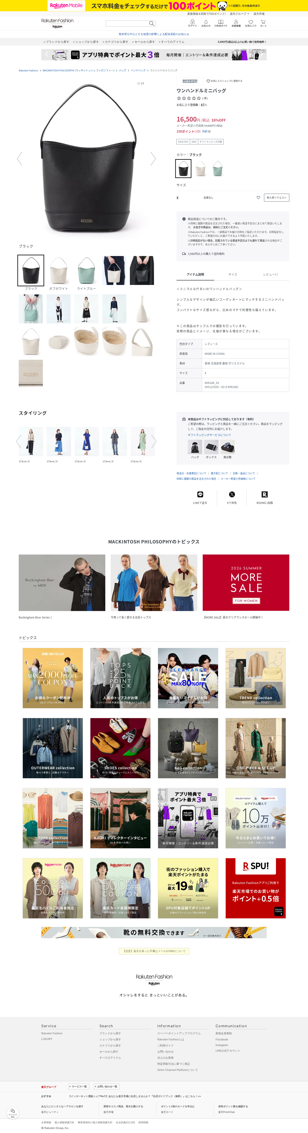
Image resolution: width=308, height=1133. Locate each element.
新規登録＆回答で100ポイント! (206, 13)
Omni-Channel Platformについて (177, 1070)
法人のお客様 (165, 1057)
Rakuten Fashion (28, 70)
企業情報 (46, 1122)
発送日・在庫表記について (191, 473)
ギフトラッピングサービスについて (209, 435)
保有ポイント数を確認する (233, 1106)
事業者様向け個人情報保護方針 (95, 1122)
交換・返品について (244, 473)
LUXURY (46, 1039)
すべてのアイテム (110, 1057)
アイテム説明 (195, 274)
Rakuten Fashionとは (170, 1039)
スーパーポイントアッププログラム (179, 1033)
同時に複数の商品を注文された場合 (196, 479)
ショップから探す (110, 1039)
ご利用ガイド (165, 1045)
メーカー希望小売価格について (238, 479)
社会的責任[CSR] (125, 1122)
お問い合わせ (165, 1051)
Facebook (222, 1039)
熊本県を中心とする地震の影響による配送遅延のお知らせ (154, 34)
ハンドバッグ (138, 70)
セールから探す (108, 1051)
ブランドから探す (110, 1033)
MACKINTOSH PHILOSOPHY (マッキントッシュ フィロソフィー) (78, 70)
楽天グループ (238, 13)
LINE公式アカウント (228, 1050)
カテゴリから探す (110, 1045)
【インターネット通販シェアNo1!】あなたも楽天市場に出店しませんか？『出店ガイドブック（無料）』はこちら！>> (134, 1096)
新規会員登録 (224, 1033)
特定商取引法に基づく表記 (173, 1063)
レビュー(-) (270, 274)
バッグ (122, 70)
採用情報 (143, 1122)
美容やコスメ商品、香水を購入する (123, 1106)
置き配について (219, 473)
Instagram (222, 1045)
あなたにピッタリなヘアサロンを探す (62, 1106)
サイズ (232, 274)
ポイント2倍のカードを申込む (178, 1106)
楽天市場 (259, 13)
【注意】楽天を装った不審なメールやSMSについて (154, 951)
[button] (86, 159)
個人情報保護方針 (64, 1122)
